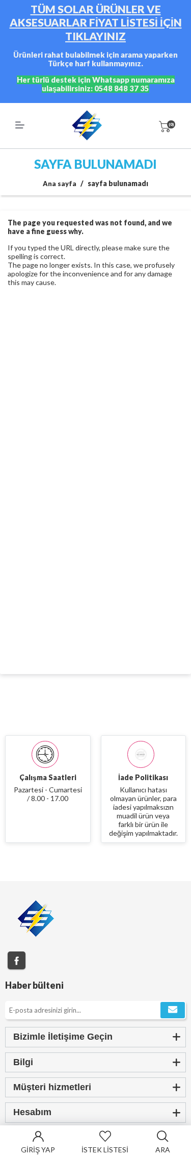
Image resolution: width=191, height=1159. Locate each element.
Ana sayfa (59, 183)
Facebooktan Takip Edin (16, 960)
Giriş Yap (38, 1149)
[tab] (95, 1037)
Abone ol (172, 1010)
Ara (162, 1149)
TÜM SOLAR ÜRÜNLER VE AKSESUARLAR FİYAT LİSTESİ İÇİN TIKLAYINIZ (96, 23)
